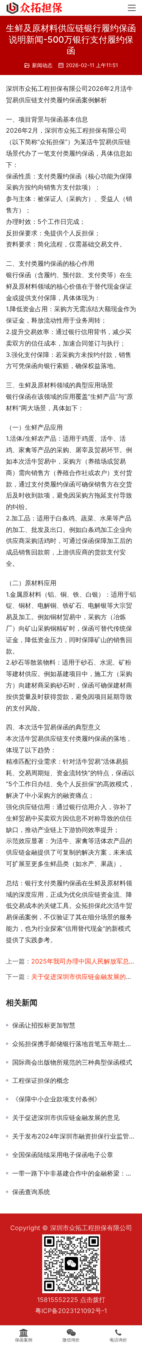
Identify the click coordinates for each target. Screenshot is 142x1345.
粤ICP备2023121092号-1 (71, 1311)
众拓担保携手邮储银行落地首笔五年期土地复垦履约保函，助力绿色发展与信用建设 (74, 1043)
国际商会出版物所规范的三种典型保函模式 (72, 1062)
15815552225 (57, 1300)
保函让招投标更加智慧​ (43, 1025)
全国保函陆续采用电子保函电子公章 (62, 1154)
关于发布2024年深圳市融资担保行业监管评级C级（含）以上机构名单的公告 (74, 1136)
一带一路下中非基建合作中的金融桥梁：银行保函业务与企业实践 (74, 1173)
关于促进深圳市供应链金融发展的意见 (84, 977)
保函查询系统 (31, 1191)
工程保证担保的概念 (40, 1080)
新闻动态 (42, 65)
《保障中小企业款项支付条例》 (56, 1099)
